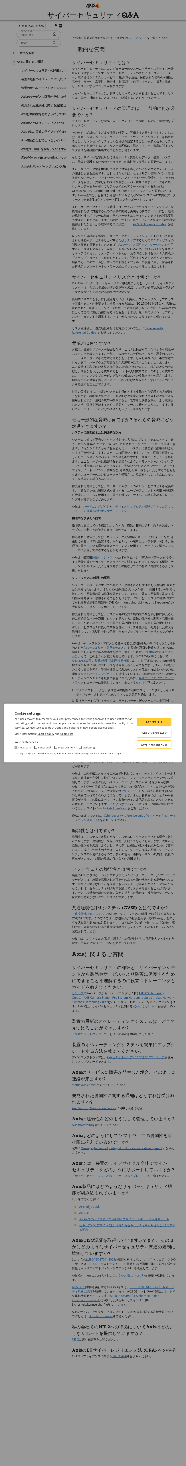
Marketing (88, 747)
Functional (44, 747)
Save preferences (154, 744)
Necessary (24, 747)
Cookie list (66, 734)
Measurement (66, 747)
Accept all (154, 722)
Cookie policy (45, 734)
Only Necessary (154, 733)
